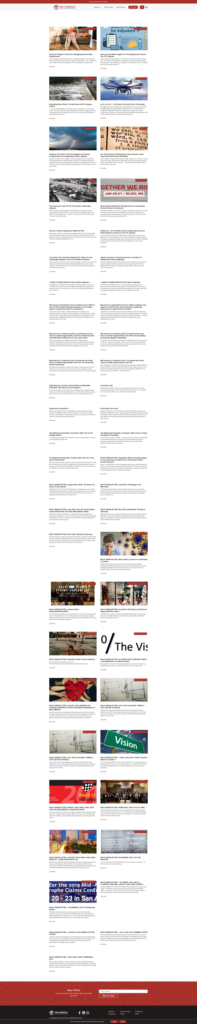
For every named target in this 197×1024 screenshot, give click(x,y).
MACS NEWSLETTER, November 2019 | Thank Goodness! (72, 659)
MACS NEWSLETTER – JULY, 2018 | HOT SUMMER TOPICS (124, 932)
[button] (146, 7)
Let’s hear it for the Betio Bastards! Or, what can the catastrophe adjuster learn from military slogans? (70, 258)
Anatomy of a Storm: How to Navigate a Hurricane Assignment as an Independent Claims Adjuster (69, 155)
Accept (114, 1021)
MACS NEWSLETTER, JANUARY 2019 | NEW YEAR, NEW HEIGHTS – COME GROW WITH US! (72, 858)
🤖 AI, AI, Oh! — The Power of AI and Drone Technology (122, 104)
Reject (122, 1021)
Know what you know (109, 408)
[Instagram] (88, 1013)
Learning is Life (106, 385)
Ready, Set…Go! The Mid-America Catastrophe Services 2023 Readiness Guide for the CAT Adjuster (122, 232)
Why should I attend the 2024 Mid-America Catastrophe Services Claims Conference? (122, 207)
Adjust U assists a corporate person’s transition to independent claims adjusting (121, 258)
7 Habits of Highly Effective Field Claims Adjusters (120, 282)
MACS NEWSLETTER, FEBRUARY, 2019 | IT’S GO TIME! (122, 807)
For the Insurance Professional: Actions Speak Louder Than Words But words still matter (122, 155)
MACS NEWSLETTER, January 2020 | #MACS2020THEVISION (64, 610)
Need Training (120, 7)
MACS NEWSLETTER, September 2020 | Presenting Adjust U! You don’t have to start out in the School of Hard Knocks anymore (123, 460)
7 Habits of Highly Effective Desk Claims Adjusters (69, 282)
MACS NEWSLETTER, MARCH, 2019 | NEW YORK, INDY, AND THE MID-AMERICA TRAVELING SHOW (71, 808)
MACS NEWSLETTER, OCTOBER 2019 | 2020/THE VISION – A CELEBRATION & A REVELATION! (124, 660)
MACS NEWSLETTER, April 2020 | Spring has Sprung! (70, 534)
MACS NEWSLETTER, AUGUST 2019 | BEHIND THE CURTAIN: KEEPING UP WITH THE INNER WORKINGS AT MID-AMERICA (72, 708)
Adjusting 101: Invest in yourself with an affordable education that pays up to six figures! (69, 386)
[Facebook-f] (79, 1013)
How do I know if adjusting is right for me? (66, 231)
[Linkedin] (83, 1013)
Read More (52, 66)
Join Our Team (108, 7)
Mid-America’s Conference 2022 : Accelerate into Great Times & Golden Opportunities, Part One (122, 361)
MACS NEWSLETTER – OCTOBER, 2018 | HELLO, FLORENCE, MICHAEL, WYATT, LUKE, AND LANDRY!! (121, 883)
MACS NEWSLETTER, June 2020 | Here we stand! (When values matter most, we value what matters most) (72, 510)
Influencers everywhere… (59, 408)
